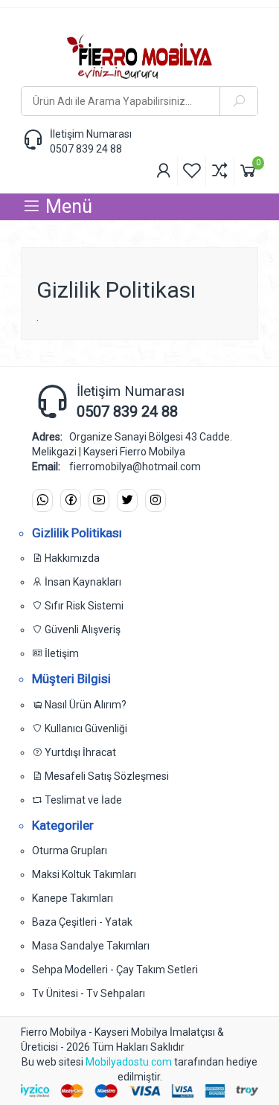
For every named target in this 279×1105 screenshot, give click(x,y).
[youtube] (99, 500)
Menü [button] (66, 206)
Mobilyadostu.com (130, 1062)
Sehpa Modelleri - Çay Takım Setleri (115, 970)
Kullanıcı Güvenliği (84, 728)
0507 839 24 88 (86, 149)
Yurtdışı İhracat (79, 752)
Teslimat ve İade (82, 800)
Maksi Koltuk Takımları (84, 874)
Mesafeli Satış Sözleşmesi (105, 776)
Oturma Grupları (69, 850)
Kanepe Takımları (72, 898)
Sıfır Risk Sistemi (83, 606)
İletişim (60, 653)
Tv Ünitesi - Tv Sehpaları (88, 993)
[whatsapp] (42, 500)
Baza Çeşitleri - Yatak (82, 922)
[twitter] (127, 500)
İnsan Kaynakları (81, 582)
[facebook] (70, 500)
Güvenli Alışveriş (81, 629)
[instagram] (155, 500)
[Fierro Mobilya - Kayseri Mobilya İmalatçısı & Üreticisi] (139, 56)
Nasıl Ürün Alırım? (84, 705)
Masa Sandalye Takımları (91, 946)
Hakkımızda (71, 558)
